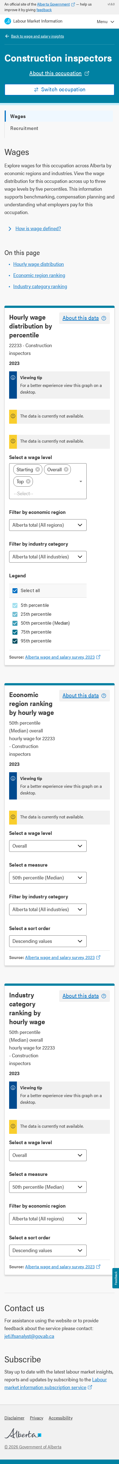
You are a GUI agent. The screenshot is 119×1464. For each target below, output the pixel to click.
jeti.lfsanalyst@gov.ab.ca (29, 1335)
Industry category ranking (40, 286)
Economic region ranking (39, 274)
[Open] (81, 481)
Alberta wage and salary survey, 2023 (60, 657)
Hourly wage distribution (38, 263)
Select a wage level (30, 456)
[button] (27, 469)
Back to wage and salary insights (37, 36)
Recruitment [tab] (24, 127)
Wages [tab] (18, 115)
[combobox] (48, 493)
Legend (17, 575)
